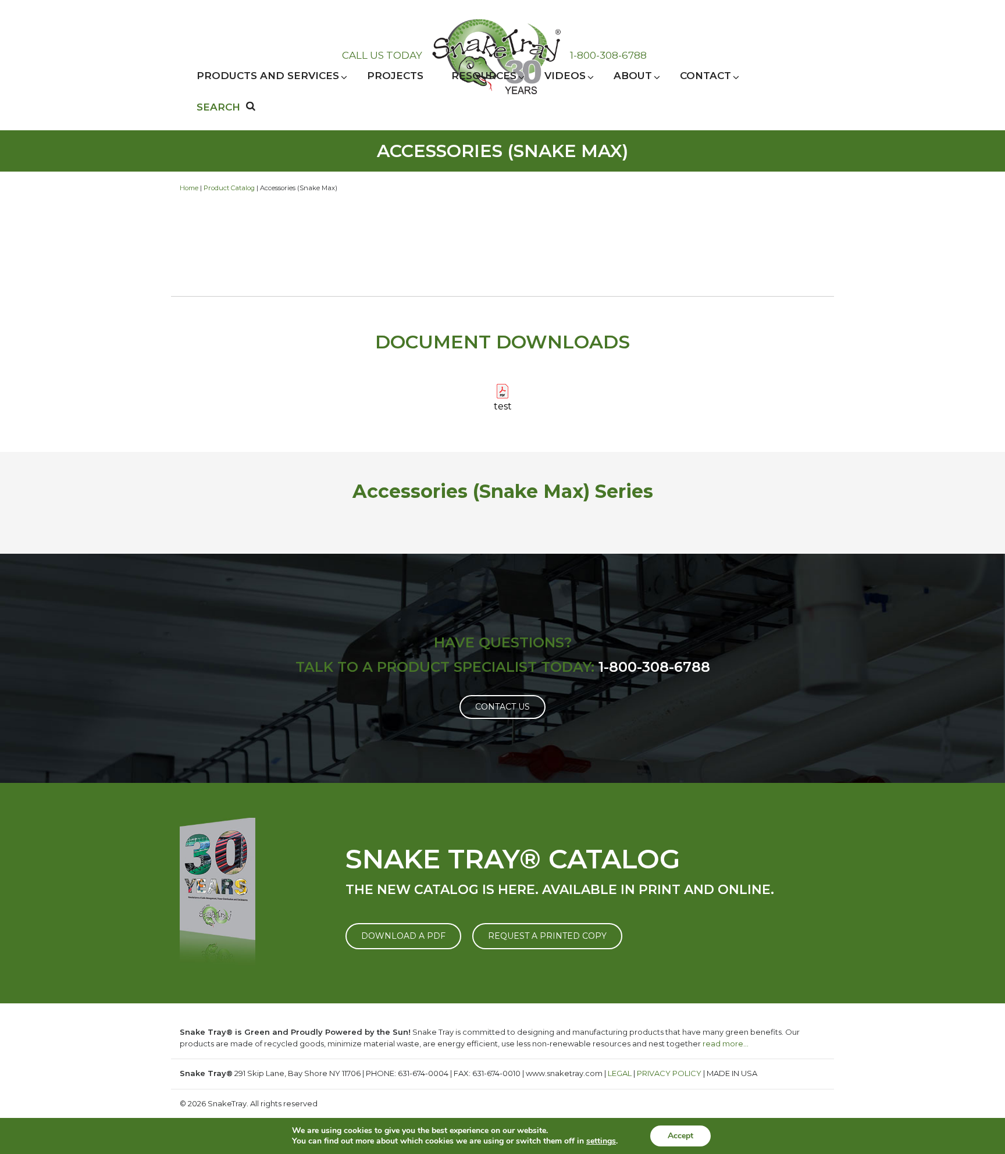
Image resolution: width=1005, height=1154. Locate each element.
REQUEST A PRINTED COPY (547, 936)
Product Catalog (229, 188)
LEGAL (620, 1073)
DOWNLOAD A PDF (403, 936)
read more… (726, 1043)
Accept (680, 1135)
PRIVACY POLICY (669, 1073)
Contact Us (502, 706)
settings (601, 1141)
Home (189, 188)
